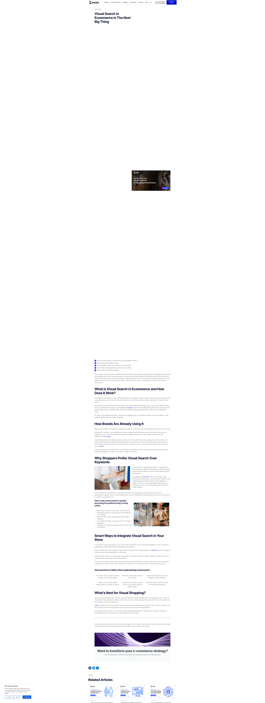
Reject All (18, 697)
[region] (18, 692)
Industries (125, 2)
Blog (147, 2)
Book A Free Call (132, 658)
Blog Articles (98, 9)
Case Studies (133, 2)
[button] (89, 668)
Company (106, 2)
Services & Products (115, 2)
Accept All (27, 697)
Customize (9, 697)
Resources (140, 2)
